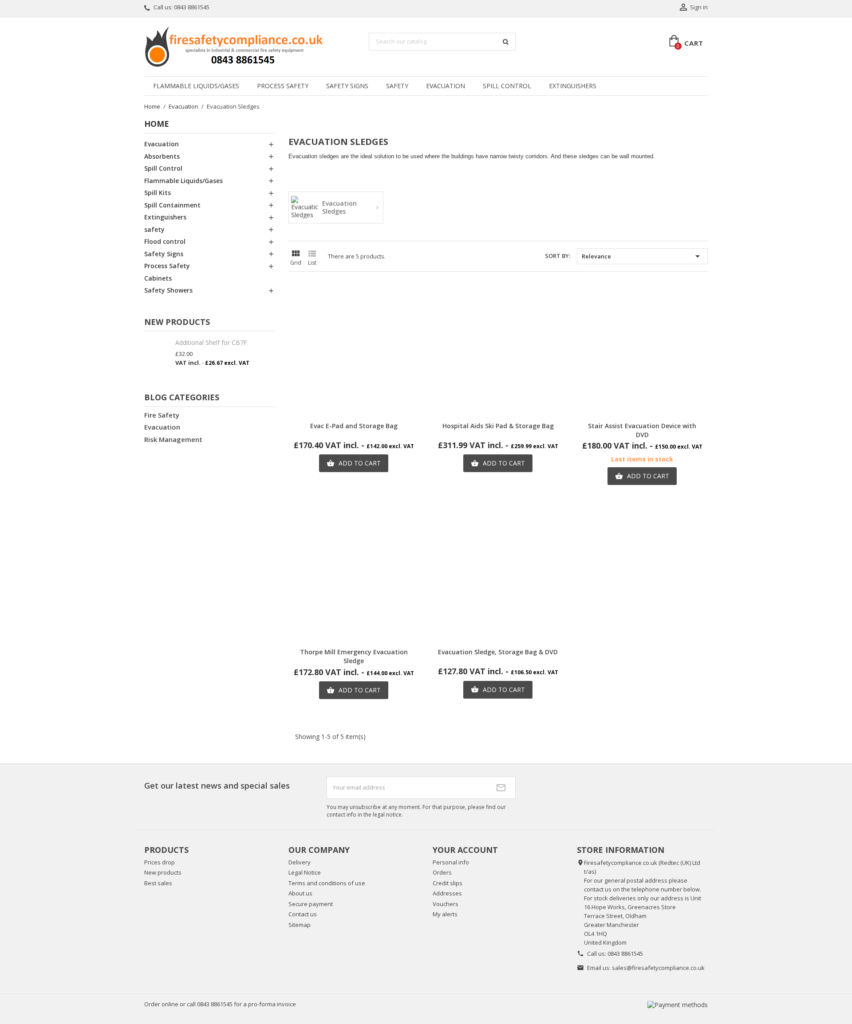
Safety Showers (168, 290)
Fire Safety (161, 414)
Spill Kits (157, 192)
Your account (465, 849)
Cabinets (158, 278)
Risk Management (173, 439)
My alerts (445, 914)
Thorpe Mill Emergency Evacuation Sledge (354, 656)
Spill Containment (172, 205)
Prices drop (159, 862)
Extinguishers (572, 86)
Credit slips (447, 883)
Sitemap (299, 925)
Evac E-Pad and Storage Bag (354, 426)
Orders (442, 872)
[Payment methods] (677, 1004)
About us (300, 893)
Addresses (447, 893)
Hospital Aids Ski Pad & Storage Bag (498, 426)
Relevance (642, 256)
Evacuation (445, 86)
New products (162, 872)
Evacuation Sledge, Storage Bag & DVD (498, 652)
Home (156, 123)
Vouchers (445, 904)
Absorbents (162, 156)
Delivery (299, 862)
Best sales (158, 883)
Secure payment (310, 904)
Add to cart (354, 463)
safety (397, 86)
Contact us (302, 914)
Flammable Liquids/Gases (196, 86)
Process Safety (282, 86)
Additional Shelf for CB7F (211, 342)
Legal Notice (304, 872)
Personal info (451, 862)
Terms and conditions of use (326, 883)
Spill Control (507, 86)
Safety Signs (347, 86)
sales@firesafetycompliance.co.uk (658, 968)
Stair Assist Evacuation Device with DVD (642, 430)
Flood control (164, 241)
